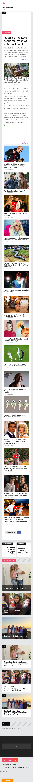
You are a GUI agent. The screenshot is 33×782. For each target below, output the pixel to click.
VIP (4, 12)
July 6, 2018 (7, 32)
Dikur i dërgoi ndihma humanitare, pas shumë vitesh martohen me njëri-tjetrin (15, 688)
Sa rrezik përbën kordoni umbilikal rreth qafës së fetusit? (15, 10)
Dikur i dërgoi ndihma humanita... (12, 611)
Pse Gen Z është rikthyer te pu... (15, 636)
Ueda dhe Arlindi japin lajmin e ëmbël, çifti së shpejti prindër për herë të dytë (16, 664)
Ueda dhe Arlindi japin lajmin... (15, 588)
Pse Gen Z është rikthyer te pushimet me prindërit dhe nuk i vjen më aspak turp (16, 713)
